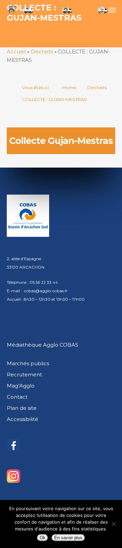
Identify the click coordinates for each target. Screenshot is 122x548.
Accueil (16, 51)
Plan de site (22, 408)
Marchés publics (28, 363)
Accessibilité (22, 419)
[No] (113, 524)
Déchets (42, 51)
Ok (42, 537)
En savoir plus (68, 537)
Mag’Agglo (21, 385)
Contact (17, 397)
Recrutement (24, 374)
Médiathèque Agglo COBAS (42, 345)
